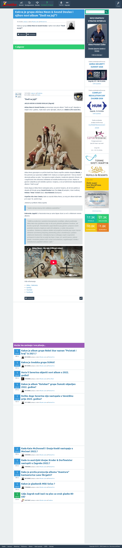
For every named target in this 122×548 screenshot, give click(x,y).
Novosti (21, 5)
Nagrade (67, 5)
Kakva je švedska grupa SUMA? (38, 362)
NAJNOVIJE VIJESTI (96, 201)
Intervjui (10, 546)
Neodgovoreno (29, 5)
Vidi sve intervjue (97, 55)
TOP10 (61, 5)
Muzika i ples (35, 21)
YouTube (29, 290)
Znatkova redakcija (100, 205)
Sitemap (51, 546)
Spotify (28, 287)
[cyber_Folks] (97, 190)
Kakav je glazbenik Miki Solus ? (38, 483)
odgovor (33, 93)
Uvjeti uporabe (38, 546)
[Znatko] (9, 4)
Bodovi (31, 546)
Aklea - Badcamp (32, 285)
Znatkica (50, 500)
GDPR (45, 546)
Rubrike (37, 5)
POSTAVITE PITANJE (47, 5)
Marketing (16, 546)
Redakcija (39, 93)
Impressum (91, 205)
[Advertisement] (48, 70)
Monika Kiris (44, 21)
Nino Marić (51, 379)
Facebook (29, 292)
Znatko (38, 95)
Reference (24, 546)
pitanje (25, 21)
